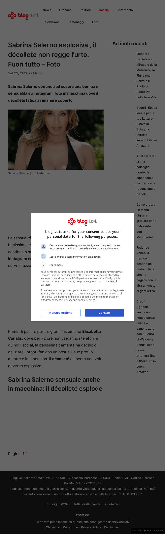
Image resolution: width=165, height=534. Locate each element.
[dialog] (82, 267)
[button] (82, 265)
